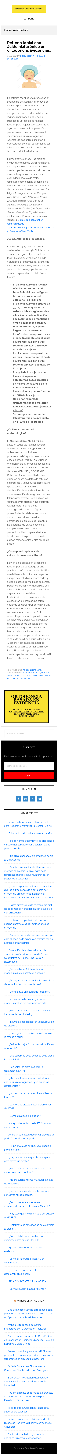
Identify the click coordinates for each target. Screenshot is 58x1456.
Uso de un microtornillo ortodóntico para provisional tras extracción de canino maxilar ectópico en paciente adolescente (28, 1313)
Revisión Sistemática (32, 670)
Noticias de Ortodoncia (30, 1301)
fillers (35, 676)
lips (21, 679)
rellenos (27, 679)
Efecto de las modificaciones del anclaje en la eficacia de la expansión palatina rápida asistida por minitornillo (28, 939)
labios (15, 679)
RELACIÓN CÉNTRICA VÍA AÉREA (27, 1281)
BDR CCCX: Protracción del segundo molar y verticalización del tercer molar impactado (26, 1381)
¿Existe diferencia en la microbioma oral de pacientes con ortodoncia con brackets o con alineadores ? (28, 909)
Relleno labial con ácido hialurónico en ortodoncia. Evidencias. (29, 47)
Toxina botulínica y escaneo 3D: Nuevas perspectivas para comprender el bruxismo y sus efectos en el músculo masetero (28, 1355)
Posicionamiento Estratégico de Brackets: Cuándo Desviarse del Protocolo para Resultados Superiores (29, 1396)
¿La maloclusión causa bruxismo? (27, 1288)
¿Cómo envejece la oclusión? (24, 1116)
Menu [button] (31, 19)
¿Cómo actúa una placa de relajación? (29, 991)
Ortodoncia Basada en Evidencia (29, 9)
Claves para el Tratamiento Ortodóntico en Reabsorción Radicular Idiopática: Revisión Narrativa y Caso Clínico (29, 1340)
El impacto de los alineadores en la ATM (30, 833)
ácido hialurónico (31, 673)
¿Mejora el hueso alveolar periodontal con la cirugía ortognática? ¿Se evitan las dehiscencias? (27, 1082)
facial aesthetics (22, 676)
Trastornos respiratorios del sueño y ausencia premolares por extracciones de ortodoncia (26, 924)
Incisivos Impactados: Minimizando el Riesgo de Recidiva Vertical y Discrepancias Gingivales (28, 1423)
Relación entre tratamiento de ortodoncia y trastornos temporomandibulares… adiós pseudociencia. (29, 844)
